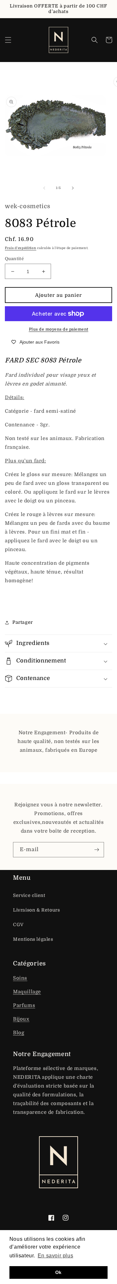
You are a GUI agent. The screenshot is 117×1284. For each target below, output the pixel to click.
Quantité (14, 258)
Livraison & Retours (36, 910)
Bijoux (21, 1019)
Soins (20, 978)
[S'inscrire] (96, 849)
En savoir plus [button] (55, 1255)
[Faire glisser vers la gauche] (44, 188)
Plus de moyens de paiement (58, 329)
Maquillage (27, 992)
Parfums (24, 1005)
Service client (29, 895)
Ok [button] (58, 1272)
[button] (8, 40)
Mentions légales (33, 939)
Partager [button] (22, 622)
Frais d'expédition (20, 248)
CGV (18, 924)
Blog (18, 1033)
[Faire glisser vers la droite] (73, 188)
